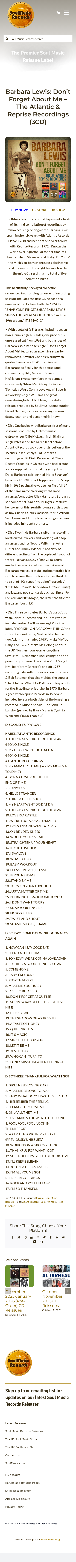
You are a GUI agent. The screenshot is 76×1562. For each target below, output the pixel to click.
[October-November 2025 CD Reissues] (56, 1267)
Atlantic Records (31, 1201)
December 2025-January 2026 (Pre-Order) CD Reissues (18, 1301)
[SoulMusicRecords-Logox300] (20, 3)
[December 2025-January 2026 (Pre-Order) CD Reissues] (19, 1267)
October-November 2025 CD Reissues (52, 1298)
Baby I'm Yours (49, 1201)
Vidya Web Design (50, 1539)
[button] (8, 1291)
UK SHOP (57, 210)
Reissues (40, 1198)
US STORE (39, 210)
